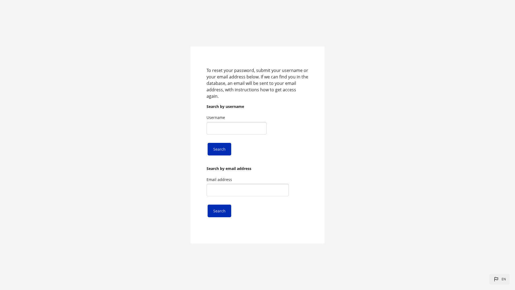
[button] (499, 279)
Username (216, 117)
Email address (219, 179)
